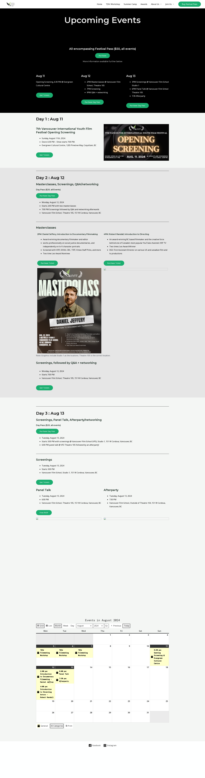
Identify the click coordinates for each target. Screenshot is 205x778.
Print (68, 726)
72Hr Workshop (113, 4)
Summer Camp (130, 4)
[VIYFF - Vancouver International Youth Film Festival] (11, 4)
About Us (155, 4)
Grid (40, 626)
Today (126, 625)
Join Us (168, 4)
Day (72, 625)
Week (65, 625)
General (44, 726)
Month (58, 625)
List (49, 626)
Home (99, 4)
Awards (144, 4)
